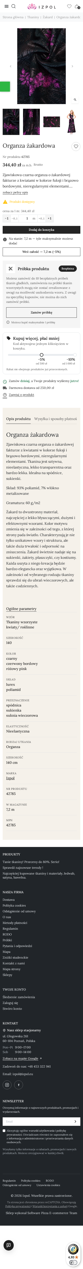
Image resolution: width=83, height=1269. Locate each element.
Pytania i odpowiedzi (17, 946)
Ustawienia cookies (48, 1185)
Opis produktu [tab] (18, 419)
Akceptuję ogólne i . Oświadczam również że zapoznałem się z (40, 1136)
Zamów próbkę (41, 312)
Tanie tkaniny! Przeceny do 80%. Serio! (31, 862)
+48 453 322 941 (39, 1066)
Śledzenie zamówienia (19, 997)
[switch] (73, 1262)
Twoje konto (14, 989)
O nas (7, 917)
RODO (7, 934)
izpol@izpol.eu (23, 1074)
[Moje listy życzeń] (69, 6)
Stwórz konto (12, 1009)
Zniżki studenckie (15, 957)
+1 (50, 218)
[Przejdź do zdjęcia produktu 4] (72, 122)
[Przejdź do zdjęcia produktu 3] (51, 122)
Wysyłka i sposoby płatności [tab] (57, 419)
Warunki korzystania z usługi (50, 1206)
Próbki (7, 940)
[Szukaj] (13, 6)
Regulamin (10, 929)
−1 (7, 218)
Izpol (10, 778)
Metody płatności (15, 923)
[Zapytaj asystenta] (9, 1245)
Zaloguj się (10, 1003)
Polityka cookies (14, 905)
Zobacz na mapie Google (20, 1058)
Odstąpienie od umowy (19, 911)
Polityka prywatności (18, 1206)
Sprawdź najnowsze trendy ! (23, 868)
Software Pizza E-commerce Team (52, 1213)
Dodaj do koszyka (41, 230)
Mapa (6, 952)
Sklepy (7, 975)
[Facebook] (18, 1084)
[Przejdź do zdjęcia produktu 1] (11, 122)
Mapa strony (11, 969)
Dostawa (9, 900)
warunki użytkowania (42, 1130)
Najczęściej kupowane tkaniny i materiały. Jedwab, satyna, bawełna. (39, 875)
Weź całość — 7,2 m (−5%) (41, 252)
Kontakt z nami (14, 963)
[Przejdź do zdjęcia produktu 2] (31, 122)
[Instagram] (7, 1084)
